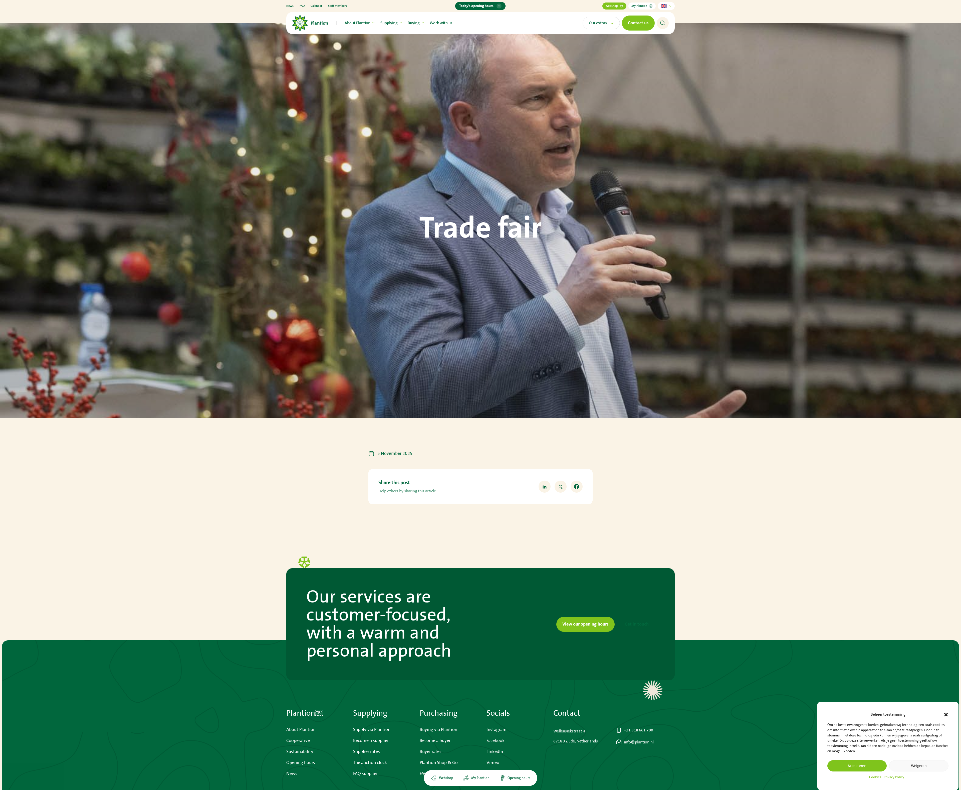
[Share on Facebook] (577, 487)
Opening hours (300, 762)
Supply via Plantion (371, 729)
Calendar (316, 6)
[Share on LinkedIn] (545, 487)
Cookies (875, 777)
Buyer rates (430, 751)
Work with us (441, 23)
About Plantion (357, 23)
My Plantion (639, 6)
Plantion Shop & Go (439, 762)
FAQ (302, 6)
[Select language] (666, 6)
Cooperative (298, 740)
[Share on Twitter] (561, 487)
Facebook (496, 740)
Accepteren (857, 766)
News (290, 6)
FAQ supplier (365, 773)
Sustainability (299, 751)
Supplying (389, 23)
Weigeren (919, 766)
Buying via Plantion (438, 729)
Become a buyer (435, 740)
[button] (945, 714)
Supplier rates (366, 751)
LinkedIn (495, 751)
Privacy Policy (894, 777)
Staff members (337, 6)
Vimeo (493, 762)
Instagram (497, 729)
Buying (414, 23)
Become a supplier (371, 740)
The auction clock (370, 762)
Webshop (611, 6)
